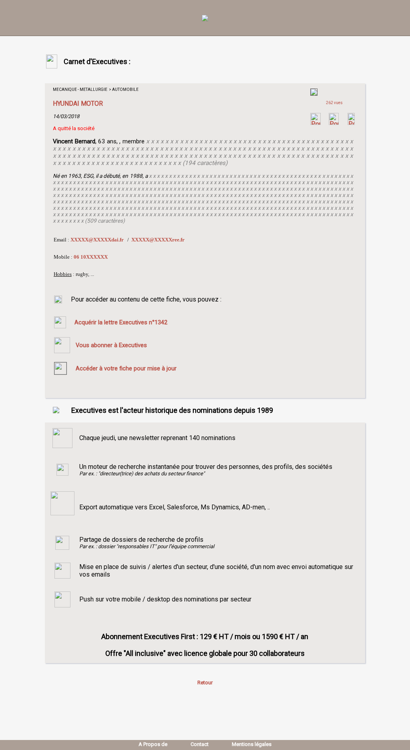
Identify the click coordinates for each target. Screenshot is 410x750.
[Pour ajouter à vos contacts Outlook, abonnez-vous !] (334, 123)
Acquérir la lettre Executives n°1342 (120, 322)
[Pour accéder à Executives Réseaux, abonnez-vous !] (315, 123)
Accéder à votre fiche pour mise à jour (126, 368)
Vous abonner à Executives (111, 345)
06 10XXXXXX (91, 257)
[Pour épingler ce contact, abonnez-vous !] (351, 123)
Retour (205, 683)
